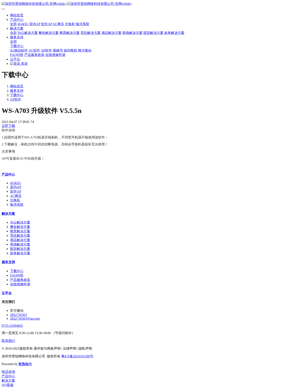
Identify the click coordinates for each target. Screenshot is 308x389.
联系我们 (8, 340)
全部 (13, 24)
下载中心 (16, 95)
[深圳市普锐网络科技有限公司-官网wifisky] (154, 4)
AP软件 (15, 99)
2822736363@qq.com (25, 318)
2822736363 (18, 315)
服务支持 (16, 90)
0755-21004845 (12, 325)
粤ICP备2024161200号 (77, 356)
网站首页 (16, 15)
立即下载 (8, 126)
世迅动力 (25, 364)
